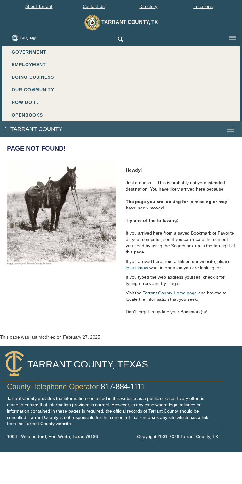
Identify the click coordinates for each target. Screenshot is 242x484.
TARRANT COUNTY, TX (129, 22)
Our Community (33, 89)
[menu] (233, 38)
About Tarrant (38, 6)
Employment (29, 64)
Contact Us (94, 6)
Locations (203, 6)
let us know (137, 267)
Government (29, 51)
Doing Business (33, 77)
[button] (120, 39)
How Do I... (26, 102)
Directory (148, 6)
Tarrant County (35, 129)
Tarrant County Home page (170, 292)
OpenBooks (27, 114)
